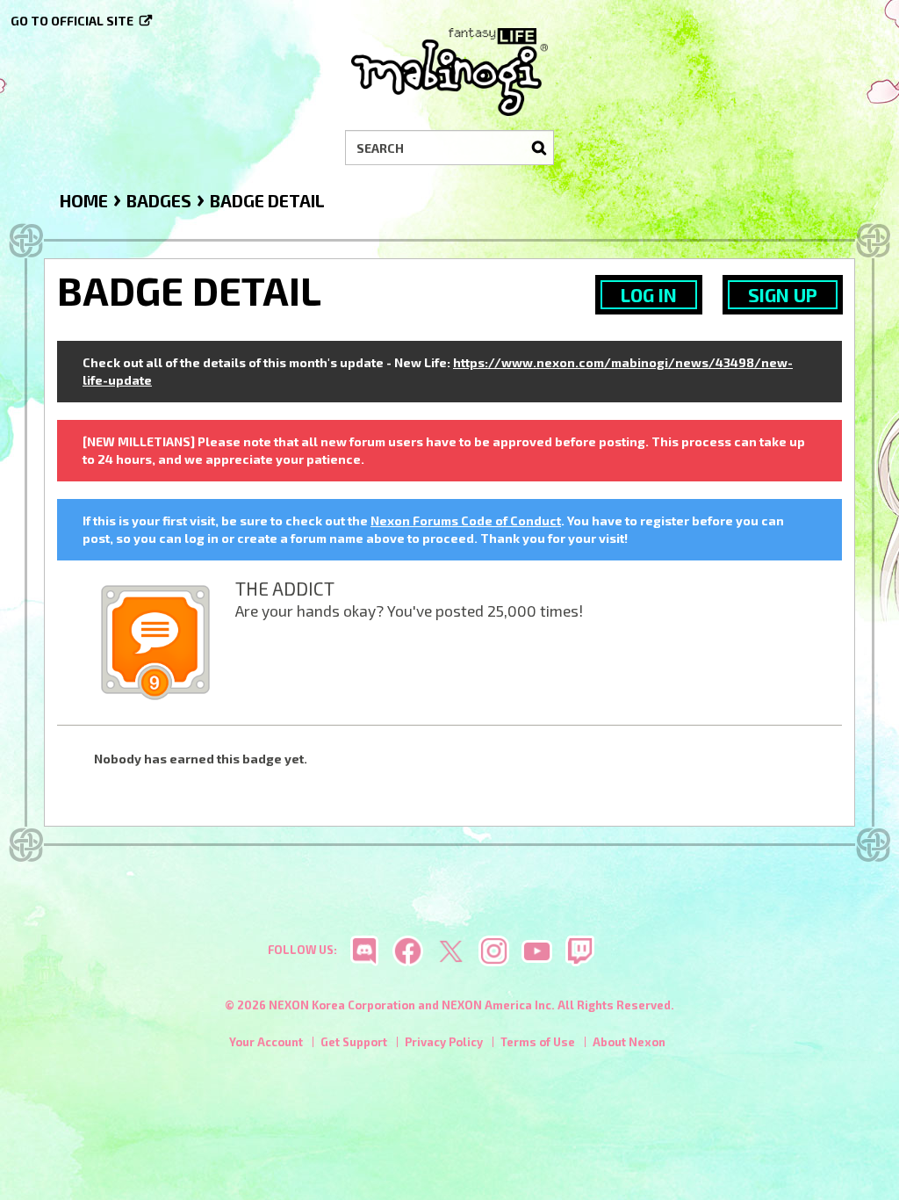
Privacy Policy (444, 1042)
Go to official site (72, 20)
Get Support (353, 1042)
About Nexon (629, 1042)
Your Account (266, 1042)
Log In (649, 295)
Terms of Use (537, 1042)
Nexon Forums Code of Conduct (465, 520)
